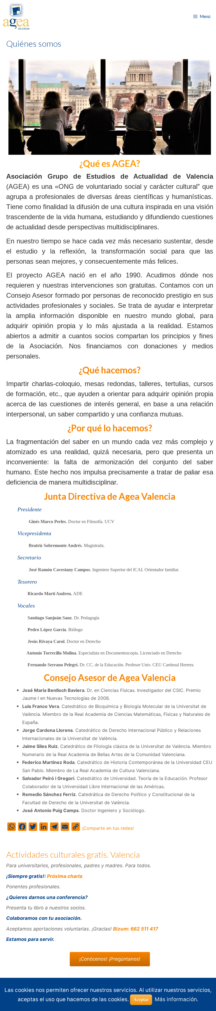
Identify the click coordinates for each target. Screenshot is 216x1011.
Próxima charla (64, 876)
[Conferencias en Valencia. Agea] (16, 16)
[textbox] (109, 370)
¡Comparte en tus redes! (108, 828)
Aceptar (141, 999)
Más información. (176, 999)
